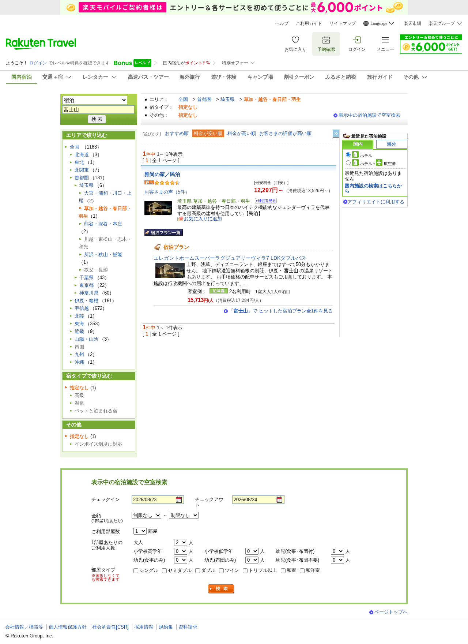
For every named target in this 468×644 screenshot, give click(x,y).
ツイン (232, 570)
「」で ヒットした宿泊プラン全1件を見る (281, 311)
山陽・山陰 (86, 339)
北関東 (82, 170)
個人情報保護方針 (68, 627)
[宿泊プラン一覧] (163, 232)
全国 (183, 99)
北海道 (82, 154)
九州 (79, 354)
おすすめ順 (177, 133)
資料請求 (187, 627)
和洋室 (313, 570)
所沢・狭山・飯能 (103, 254)
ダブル (208, 570)
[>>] (336, 133)
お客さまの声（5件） (167, 192)
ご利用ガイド (309, 23)
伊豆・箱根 (86, 300)
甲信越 (82, 308)
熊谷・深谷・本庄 (103, 223)
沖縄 (79, 362)
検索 (221, 589)
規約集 (166, 627)
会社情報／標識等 (24, 627)
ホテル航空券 (378, 163)
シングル (148, 570)
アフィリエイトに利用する (375, 202)
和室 (291, 570)
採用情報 (143, 627)
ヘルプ (281, 23)
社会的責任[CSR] (110, 627)
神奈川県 (88, 293)
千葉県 (86, 277)
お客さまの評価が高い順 (285, 133)
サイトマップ (342, 23)
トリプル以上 (263, 570)
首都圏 (204, 99)
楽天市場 (412, 23)
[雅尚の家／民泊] (263, 202)
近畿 (79, 331)
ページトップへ (391, 612)
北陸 (79, 316)
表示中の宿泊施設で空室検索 (369, 115)
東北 (79, 162)
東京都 (86, 285)
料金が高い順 (241, 133)
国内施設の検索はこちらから (373, 188)
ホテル (366, 155)
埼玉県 (227, 99)
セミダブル (180, 570)
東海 (79, 323)
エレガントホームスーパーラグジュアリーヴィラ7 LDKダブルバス (230, 258)
